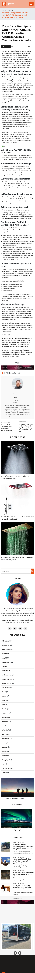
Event (4, 692)
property (5, 747)
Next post (22, 421)
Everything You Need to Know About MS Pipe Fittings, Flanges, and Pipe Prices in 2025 (26, 427)
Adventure (5, 641)
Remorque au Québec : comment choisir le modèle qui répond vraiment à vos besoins (23, 847)
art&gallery (5, 645)
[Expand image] (4, 146)
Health (4, 713)
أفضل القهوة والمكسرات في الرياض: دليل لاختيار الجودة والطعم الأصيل (22, 861)
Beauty (4, 654)
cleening (4, 666)
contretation (6, 671)
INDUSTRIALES (7, 717)
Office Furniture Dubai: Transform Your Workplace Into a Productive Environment (22, 888)
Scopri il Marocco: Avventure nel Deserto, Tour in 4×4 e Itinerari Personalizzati (23, 874)
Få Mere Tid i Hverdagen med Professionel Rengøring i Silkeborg (8, 427)
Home (3, 10)
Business (10, 10)
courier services (7, 679)
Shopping (5, 760)
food (3, 705)
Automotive (6, 649)
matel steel (5, 739)
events (4, 696)
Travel (4, 773)
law (3, 726)
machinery (5, 734)
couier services (7, 675)
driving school (6, 683)
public (4, 751)
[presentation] (15, 830)
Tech (3, 764)
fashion (4, 700)
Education (5, 688)
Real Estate (5, 756)
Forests (4, 709)
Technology (6, 768)
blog (3, 658)
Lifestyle (5, 730)
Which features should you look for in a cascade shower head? (15, 477)
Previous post (5, 422)
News (4, 743)
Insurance (5, 722)
